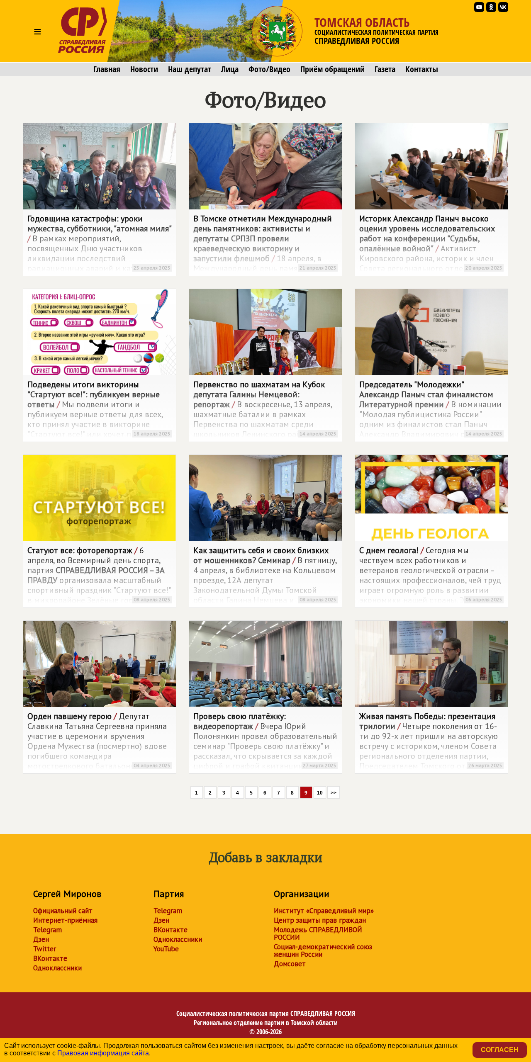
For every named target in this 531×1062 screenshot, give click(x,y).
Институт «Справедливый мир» (324, 910)
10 (320, 793)
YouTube (166, 949)
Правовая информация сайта (103, 1053)
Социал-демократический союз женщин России (323, 950)
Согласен (500, 1049)
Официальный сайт (63, 910)
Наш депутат (189, 69)
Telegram (47, 929)
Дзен (41, 939)
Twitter (44, 949)
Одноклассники (57, 968)
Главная (106, 69)
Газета (385, 69)
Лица (230, 69)
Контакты (421, 69)
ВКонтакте (50, 958)
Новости (144, 69)
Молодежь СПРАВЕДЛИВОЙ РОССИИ (318, 933)
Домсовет (290, 963)
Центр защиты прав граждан (320, 920)
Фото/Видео (269, 69)
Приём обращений (332, 69)
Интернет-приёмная (65, 920)
